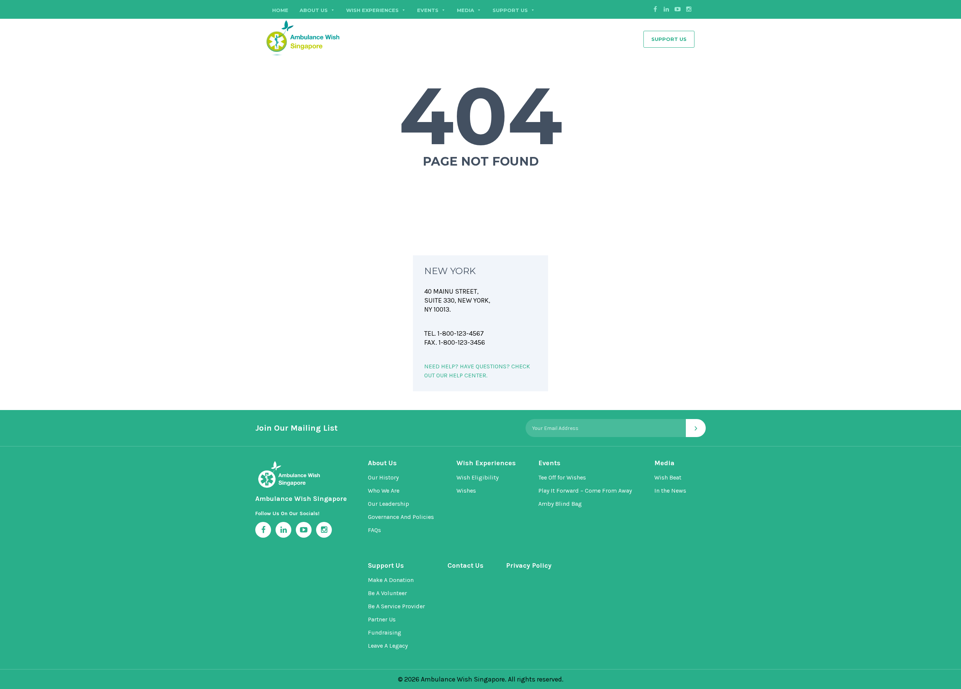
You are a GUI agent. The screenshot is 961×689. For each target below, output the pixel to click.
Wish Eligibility (477, 477)
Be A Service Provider (396, 606)
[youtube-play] (677, 9)
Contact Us (465, 565)
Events (549, 463)
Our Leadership (388, 503)
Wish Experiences (372, 10)
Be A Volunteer (387, 593)
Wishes (466, 490)
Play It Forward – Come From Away (585, 490)
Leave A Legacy (388, 645)
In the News (670, 490)
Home (280, 10)
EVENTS (427, 10)
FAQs (374, 530)
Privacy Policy (528, 565)
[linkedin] (666, 9)
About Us (314, 10)
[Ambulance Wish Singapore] (323, 37)
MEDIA (465, 10)
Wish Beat (667, 477)
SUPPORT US (510, 10)
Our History (383, 477)
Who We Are (383, 490)
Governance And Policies (401, 516)
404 (480, 115)
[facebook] (655, 9)
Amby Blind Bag (560, 503)
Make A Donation (391, 579)
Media (664, 463)
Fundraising (384, 632)
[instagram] (688, 9)
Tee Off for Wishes (562, 477)
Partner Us (382, 619)
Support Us (669, 39)
